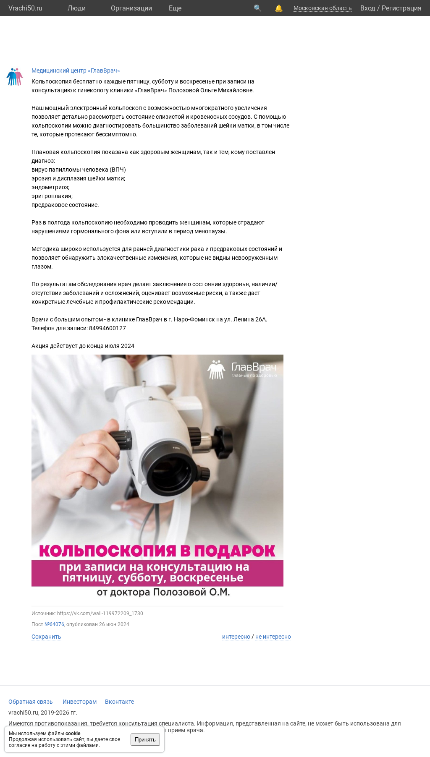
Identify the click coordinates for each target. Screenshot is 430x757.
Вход (367, 8)
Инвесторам (80, 701)
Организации (131, 8)
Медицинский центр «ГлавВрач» (75, 70)
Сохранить (46, 636)
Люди (77, 8)
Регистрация (402, 8)
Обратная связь (30, 701)
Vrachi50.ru (25, 8)
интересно (236, 636)
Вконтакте (119, 701)
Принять (145, 739)
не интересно (273, 636)
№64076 (54, 624)
